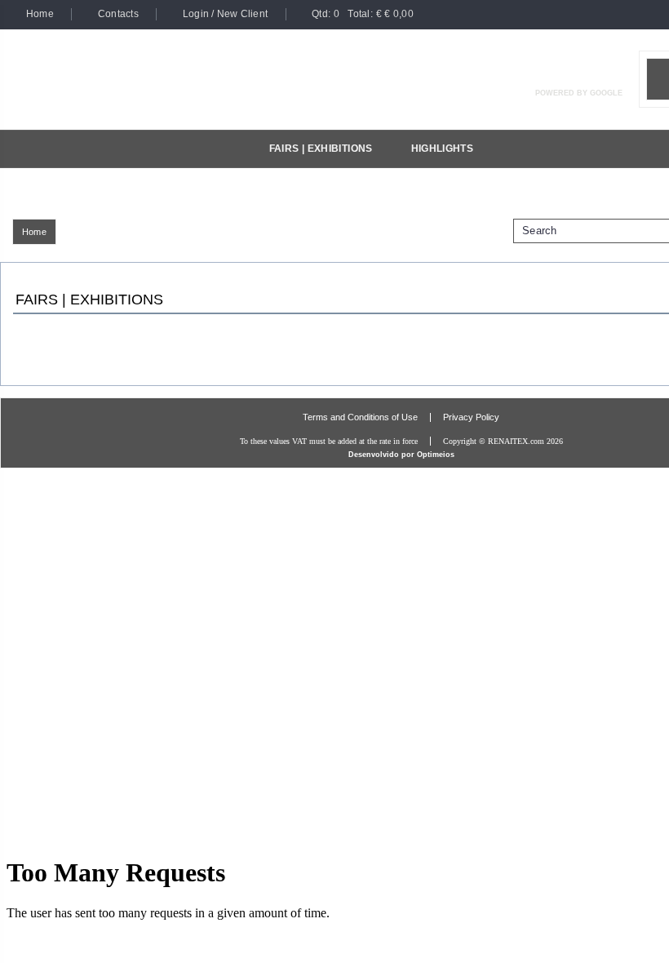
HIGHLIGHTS (442, 148)
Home (34, 232)
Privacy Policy (471, 417)
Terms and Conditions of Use (360, 417)
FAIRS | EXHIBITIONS (321, 148)
